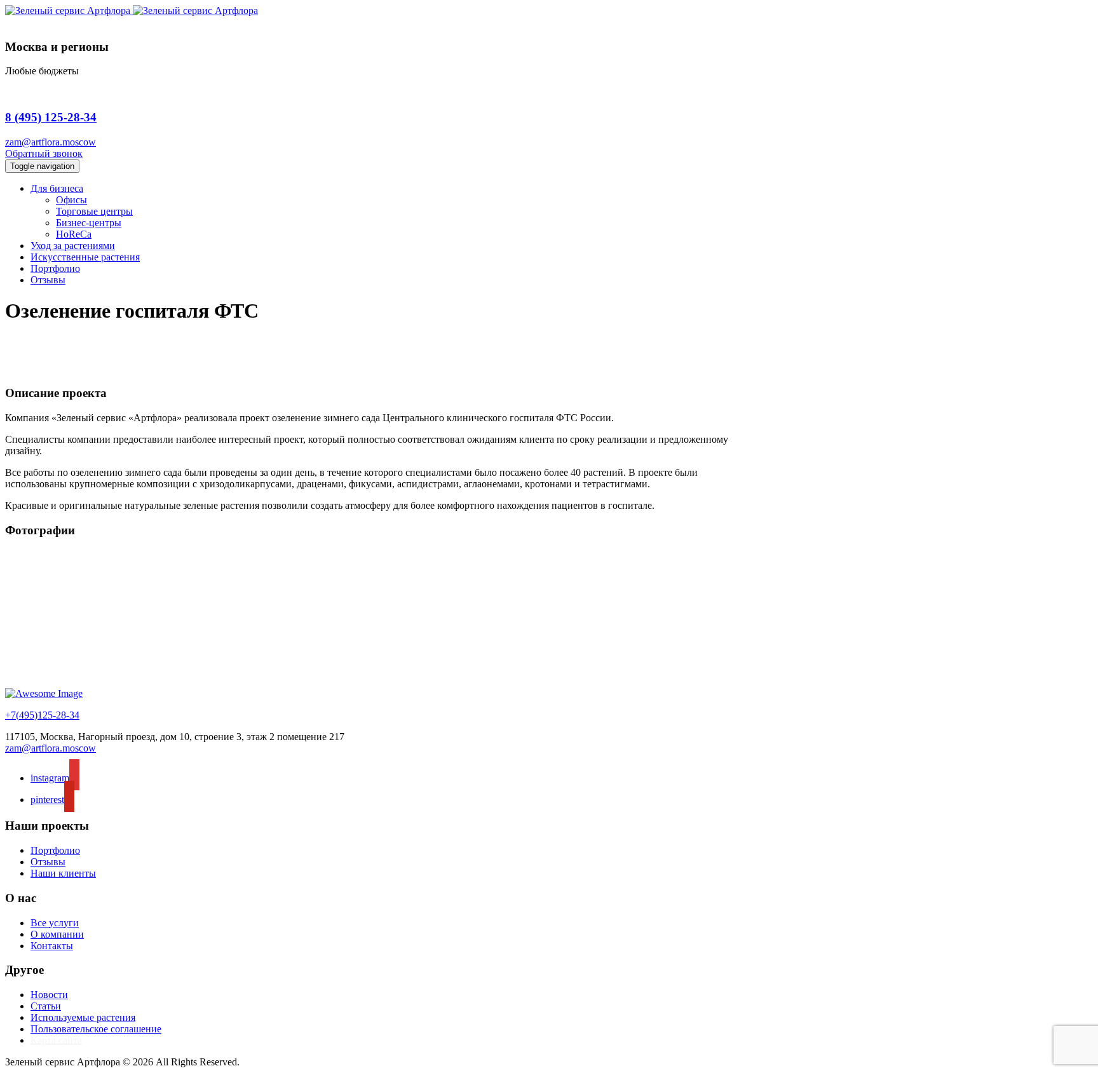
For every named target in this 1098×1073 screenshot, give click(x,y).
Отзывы (47, 279)
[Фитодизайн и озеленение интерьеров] (131, 10)
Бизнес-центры (88, 222)
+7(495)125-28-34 (42, 715)
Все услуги (54, 922)
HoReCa (74, 234)
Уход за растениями (72, 245)
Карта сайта (56, 1040)
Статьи (45, 1006)
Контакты (51, 945)
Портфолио (55, 268)
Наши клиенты (63, 873)
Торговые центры (94, 211)
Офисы (71, 199)
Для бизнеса (56, 188)
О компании (57, 934)
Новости (49, 994)
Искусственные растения (85, 257)
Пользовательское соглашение (95, 1028)
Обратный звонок (44, 153)
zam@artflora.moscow (50, 142)
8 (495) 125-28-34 (51, 117)
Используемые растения (82, 1017)
